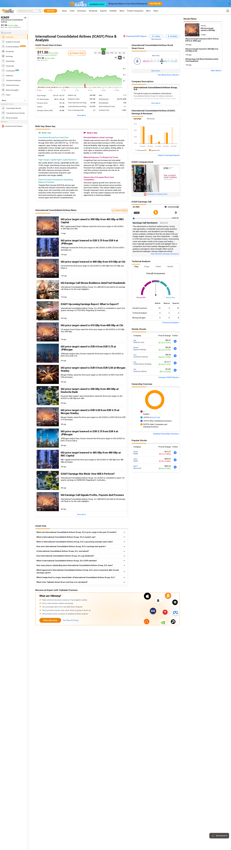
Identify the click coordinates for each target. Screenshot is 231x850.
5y (124, 53)
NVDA (135, 451)
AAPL (135, 459)
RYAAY (135, 347)
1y (116, 53)
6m (107, 53)
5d (99, 53)
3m (103, 52)
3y (120, 53)
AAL (134, 369)
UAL (134, 362)
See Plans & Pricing (70, 620)
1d (95, 53)
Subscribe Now (50, 620)
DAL (134, 340)
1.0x (136, 213)
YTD (111, 53)
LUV (134, 355)
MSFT (135, 466)
